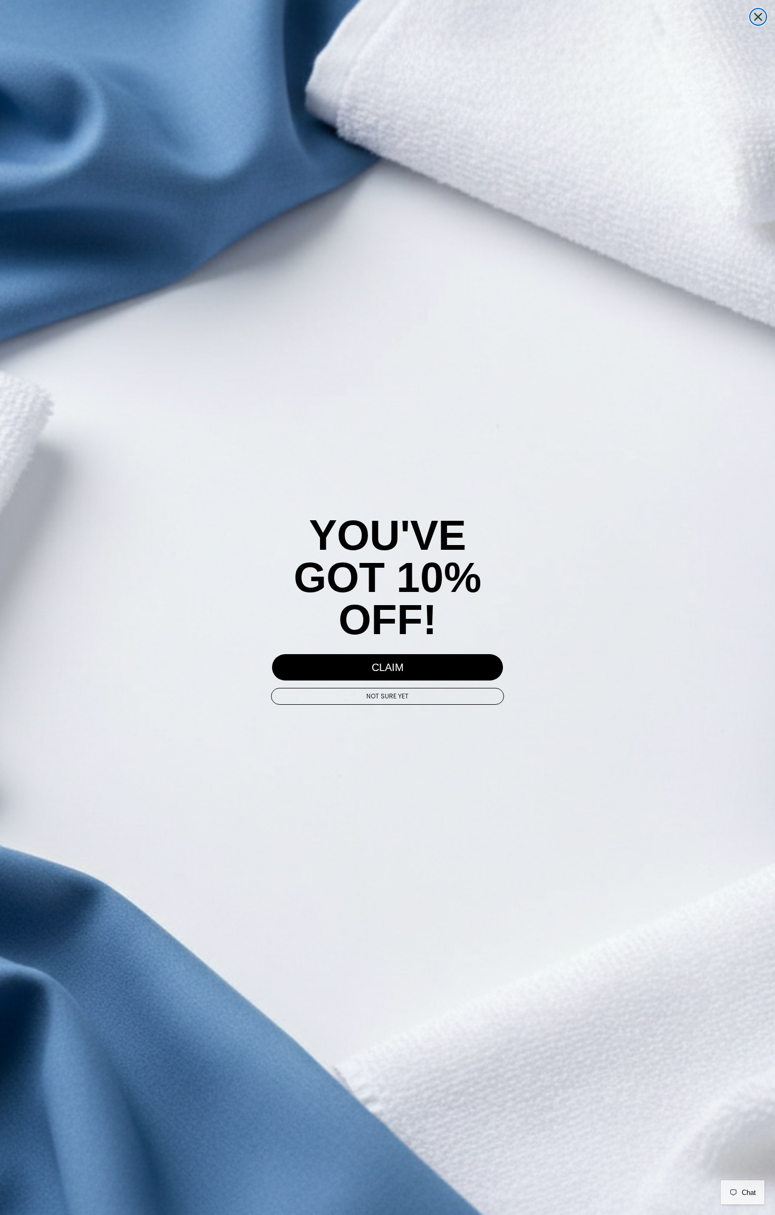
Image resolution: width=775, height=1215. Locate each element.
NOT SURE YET (387, 696)
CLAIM (388, 667)
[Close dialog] (758, 16)
